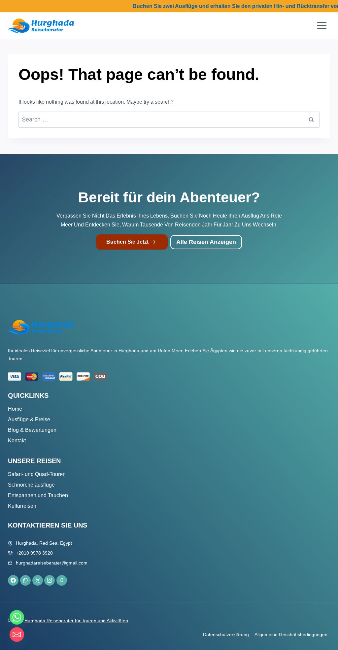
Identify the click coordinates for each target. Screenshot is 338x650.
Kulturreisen (22, 506)
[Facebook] (13, 580)
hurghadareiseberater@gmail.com (51, 562)
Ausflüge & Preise (29, 419)
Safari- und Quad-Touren (37, 474)
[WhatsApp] (25, 580)
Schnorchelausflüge (31, 485)
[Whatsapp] (17, 617)
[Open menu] (321, 25)
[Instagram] (49, 580)
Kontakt (17, 440)
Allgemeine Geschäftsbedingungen (290, 634)
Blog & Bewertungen (32, 430)
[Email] (17, 634)
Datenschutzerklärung (226, 634)
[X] (37, 580)
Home (15, 409)
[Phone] (61, 580)
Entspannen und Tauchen (38, 495)
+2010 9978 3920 (34, 553)
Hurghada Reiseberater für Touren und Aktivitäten (76, 620)
